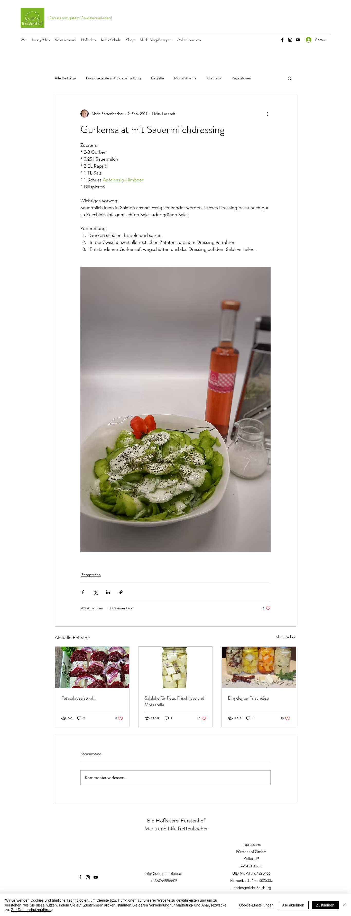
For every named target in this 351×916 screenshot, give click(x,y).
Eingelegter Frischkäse (248, 698)
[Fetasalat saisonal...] (92, 667)
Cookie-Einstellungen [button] (256, 905)
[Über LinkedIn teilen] (108, 592)
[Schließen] (345, 905)
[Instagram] (290, 39)
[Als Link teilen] (120, 592)
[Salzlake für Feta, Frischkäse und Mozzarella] (175, 667)
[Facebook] (282, 39)
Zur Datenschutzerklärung (32, 909)
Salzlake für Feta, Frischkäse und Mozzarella (174, 701)
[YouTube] (297, 39)
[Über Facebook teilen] (82, 592)
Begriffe (157, 78)
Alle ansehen (285, 637)
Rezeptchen (241, 78)
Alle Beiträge (65, 78)
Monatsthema (185, 78)
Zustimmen (325, 905)
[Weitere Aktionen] (267, 114)
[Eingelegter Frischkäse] (259, 667)
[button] (289, 78)
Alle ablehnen (293, 905)
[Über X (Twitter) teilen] (95, 592)
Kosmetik (214, 78)
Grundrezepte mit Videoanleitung (113, 78)
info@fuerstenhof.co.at (163, 873)
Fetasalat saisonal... (78, 698)
